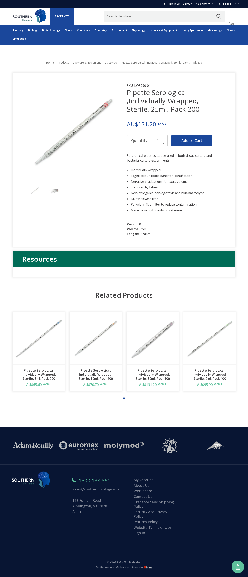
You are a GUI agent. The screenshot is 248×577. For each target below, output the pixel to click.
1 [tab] (124, 398)
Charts (68, 30)
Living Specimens (192, 30)
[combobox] (164, 16)
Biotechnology (51, 30)
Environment (119, 30)
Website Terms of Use (152, 527)
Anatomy (18, 30)
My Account (143, 480)
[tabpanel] (39, 351)
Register (187, 4)
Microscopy (215, 30)
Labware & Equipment (163, 30)
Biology (33, 30)
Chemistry (100, 30)
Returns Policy (146, 521)
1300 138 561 (231, 4)
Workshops (143, 491)
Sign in (172, 4)
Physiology (138, 30)
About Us (141, 485)
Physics (230, 30)
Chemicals (83, 30)
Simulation (19, 38)
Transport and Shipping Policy (154, 504)
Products (62, 16)
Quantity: (139, 140)
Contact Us (143, 496)
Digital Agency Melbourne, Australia (120, 567)
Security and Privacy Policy (150, 514)
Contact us (207, 4)
